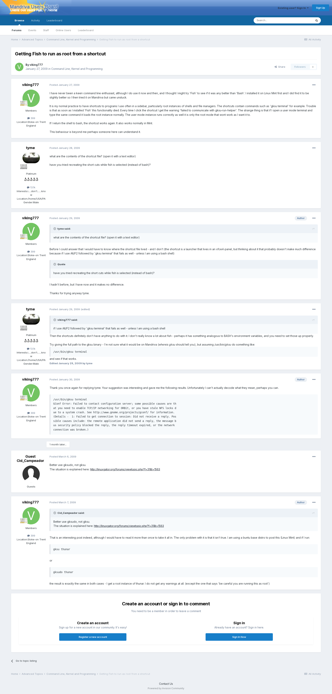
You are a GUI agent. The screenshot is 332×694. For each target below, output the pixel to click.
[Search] (316, 20)
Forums (17, 30)
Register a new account (93, 636)
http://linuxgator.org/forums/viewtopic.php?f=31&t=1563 (125, 469)
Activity (35, 20)
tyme (30, 148)
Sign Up (320, 7)
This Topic (301, 20)
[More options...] (314, 85)
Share (281, 66)
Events (32, 30)
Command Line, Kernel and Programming (77, 68)
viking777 (36, 64)
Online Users (63, 30)
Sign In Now (239, 636)
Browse (19, 20)
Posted (65, 84)
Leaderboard (86, 30)
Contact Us (166, 683)
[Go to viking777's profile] (19, 67)
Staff (46, 30)
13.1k (32, 187)
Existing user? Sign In (292, 7)
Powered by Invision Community (166, 688)
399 (32, 118)
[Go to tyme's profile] (31, 161)
